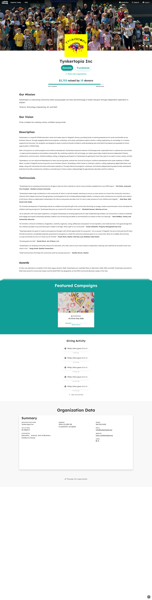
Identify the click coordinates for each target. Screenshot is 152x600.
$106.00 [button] (84, 348)
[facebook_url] (96, 441)
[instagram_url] (98, 441)
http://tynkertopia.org (104, 435)
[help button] (148, 596)
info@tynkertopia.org (104, 430)
